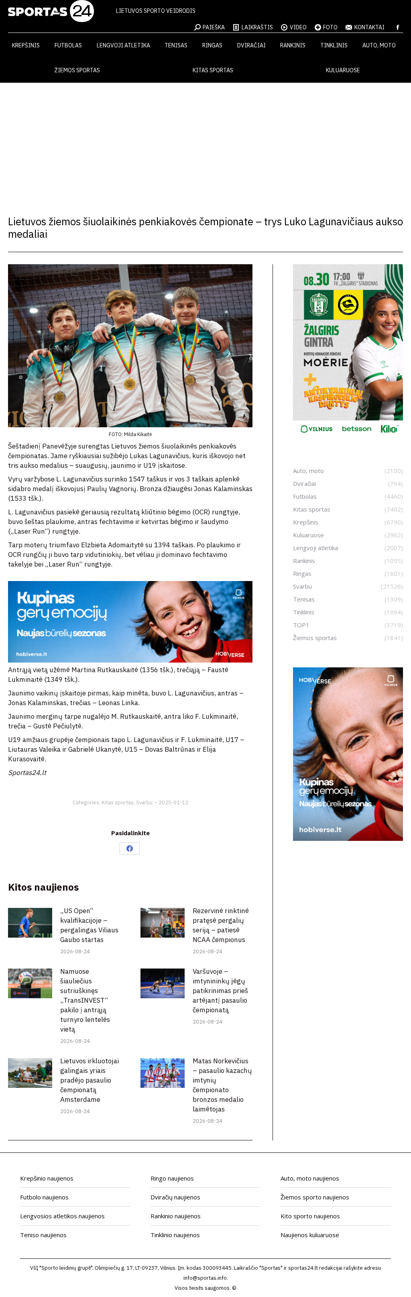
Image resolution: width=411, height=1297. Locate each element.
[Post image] (30, 922)
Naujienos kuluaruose (310, 1235)
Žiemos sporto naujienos (315, 1197)
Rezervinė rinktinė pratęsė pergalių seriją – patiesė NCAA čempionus (221, 925)
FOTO (330, 27)
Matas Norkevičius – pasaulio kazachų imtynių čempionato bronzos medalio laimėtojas (222, 1084)
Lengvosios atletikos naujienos (62, 1216)
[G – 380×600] (348, 436)
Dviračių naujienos (175, 1197)
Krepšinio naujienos (46, 1178)
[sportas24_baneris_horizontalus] (130, 660)
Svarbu (144, 802)
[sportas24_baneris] (348, 838)
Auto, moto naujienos (310, 1178)
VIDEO (298, 27)
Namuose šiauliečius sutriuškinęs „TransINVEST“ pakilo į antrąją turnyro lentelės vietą (85, 1000)
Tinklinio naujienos (175, 1235)
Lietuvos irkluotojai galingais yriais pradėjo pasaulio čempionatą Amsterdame (89, 1080)
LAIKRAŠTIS (257, 27)
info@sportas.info (205, 1278)
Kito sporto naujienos (310, 1216)
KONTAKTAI (369, 27)
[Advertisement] (205, 143)
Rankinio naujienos (176, 1216)
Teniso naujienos (43, 1235)
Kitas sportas (118, 802)
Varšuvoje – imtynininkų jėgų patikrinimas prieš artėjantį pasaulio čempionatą (220, 990)
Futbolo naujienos (44, 1197)
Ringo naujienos (172, 1178)
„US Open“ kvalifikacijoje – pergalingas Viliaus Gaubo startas (89, 925)
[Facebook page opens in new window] (398, 27)
